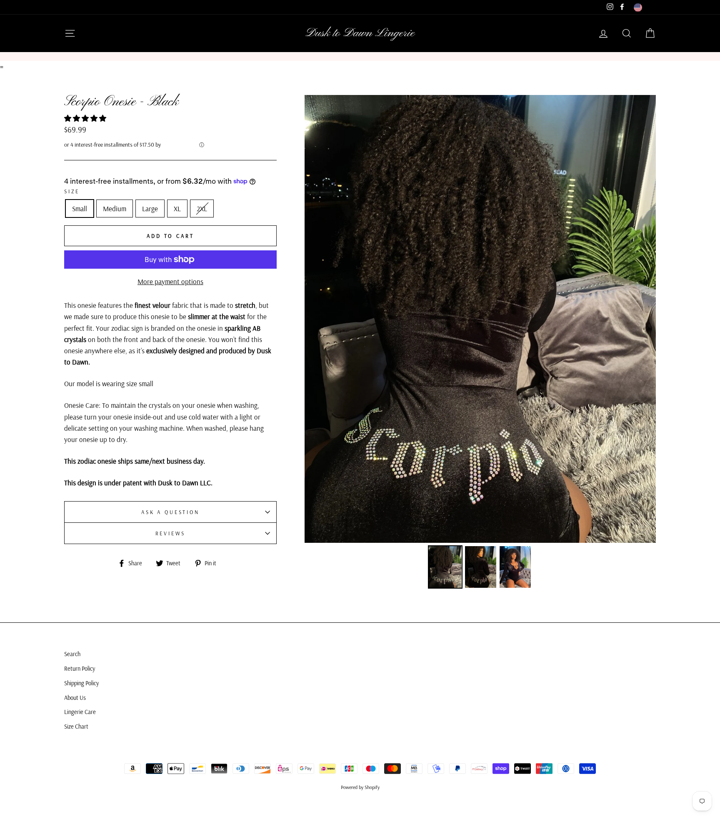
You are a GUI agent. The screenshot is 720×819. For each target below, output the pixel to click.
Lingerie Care (80, 712)
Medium (114, 208)
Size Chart (76, 726)
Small (79, 208)
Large (150, 208)
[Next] (644, 319)
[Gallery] (480, 343)
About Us (75, 698)
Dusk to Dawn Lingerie (360, 33)
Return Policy (79, 668)
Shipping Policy (81, 683)
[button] (86, 118)
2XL (202, 208)
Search (72, 654)
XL (177, 208)
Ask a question (170, 512)
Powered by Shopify (360, 787)
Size (72, 191)
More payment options (170, 281)
